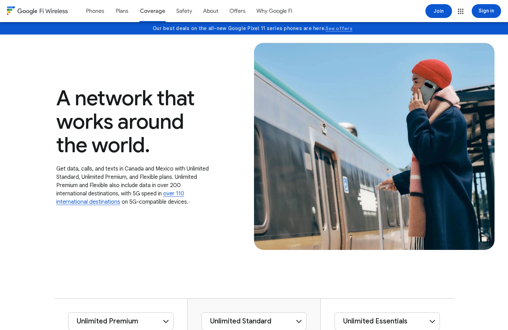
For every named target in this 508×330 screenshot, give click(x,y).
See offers (339, 28)
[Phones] (95, 11)
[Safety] (184, 11)
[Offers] (237, 11)
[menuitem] (95, 11)
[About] (211, 11)
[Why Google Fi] (274, 11)
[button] (461, 11)
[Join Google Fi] (438, 11)
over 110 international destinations (120, 197)
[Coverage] (152, 11)
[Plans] (122, 11)
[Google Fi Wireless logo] (37, 12)
